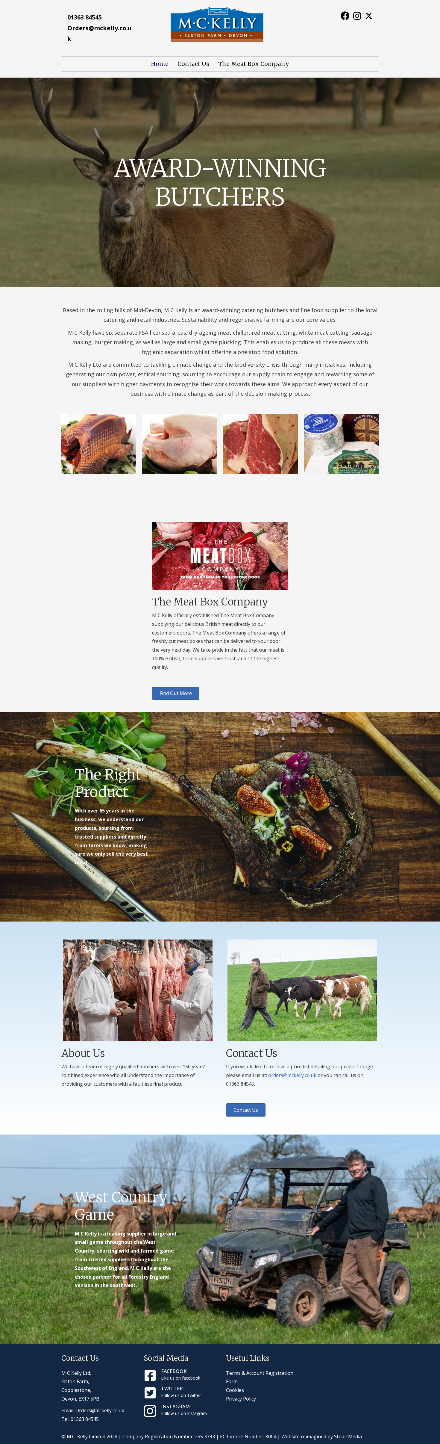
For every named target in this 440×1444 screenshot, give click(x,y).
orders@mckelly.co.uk (292, 1075)
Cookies (235, 1390)
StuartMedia (348, 1436)
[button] (345, 15)
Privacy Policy (241, 1398)
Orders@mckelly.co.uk (99, 1410)
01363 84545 (84, 17)
